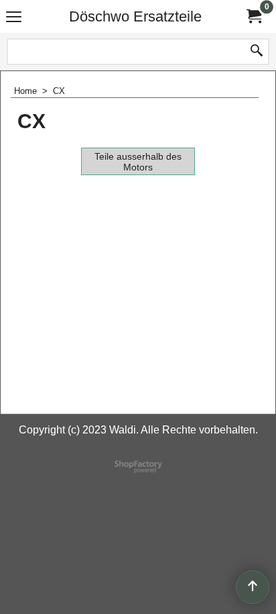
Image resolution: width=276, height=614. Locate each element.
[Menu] (13, 18)
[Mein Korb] (253, 16)
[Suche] (257, 51)
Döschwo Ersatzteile (135, 16)
